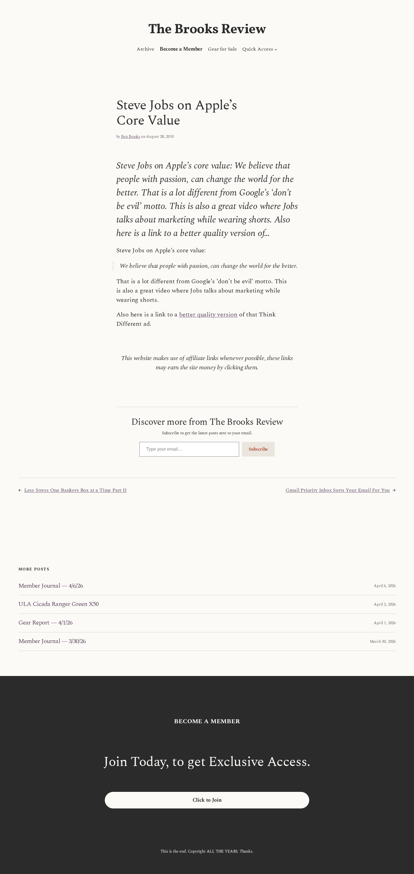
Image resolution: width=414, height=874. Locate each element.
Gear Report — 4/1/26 (45, 622)
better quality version (208, 314)
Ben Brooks (130, 137)
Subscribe (258, 449)
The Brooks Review (207, 29)
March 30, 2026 (383, 641)
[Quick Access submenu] (275, 49)
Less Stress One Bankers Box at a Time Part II (75, 490)
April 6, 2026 (385, 586)
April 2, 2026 (385, 604)
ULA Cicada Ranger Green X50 (58, 604)
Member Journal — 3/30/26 (52, 641)
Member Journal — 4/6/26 (50, 586)
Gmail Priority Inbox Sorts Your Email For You (338, 490)
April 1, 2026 (385, 623)
